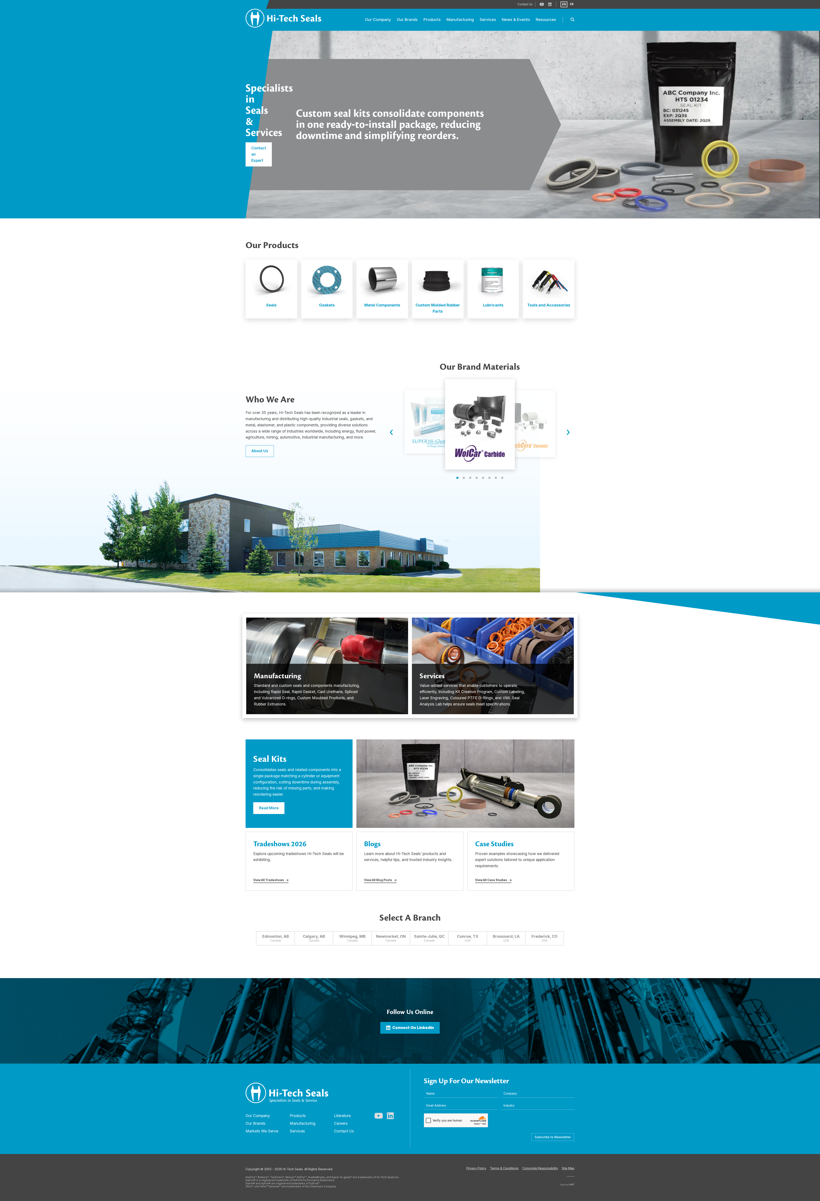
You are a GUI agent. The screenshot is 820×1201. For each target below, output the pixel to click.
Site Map (568, 1168)
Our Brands (255, 1123)
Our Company (258, 1116)
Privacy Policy (476, 1168)
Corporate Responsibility (540, 1168)
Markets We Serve (262, 1131)
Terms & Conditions (504, 1168)
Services (297, 1131)
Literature (342, 1116)
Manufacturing (302, 1123)
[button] (457, 478)
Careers (341, 1123)
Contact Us (344, 1131)
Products (298, 1116)
